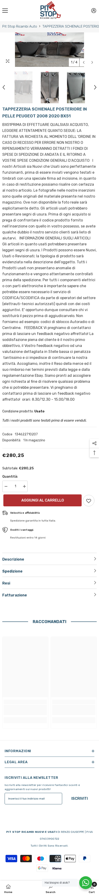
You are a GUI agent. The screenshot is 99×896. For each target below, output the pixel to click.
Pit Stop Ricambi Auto (19, 26)
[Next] (92, 62)
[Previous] (84, 62)
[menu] (5, 10)
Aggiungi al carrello (41, 500)
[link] (25, 710)
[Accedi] (94, 11)
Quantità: (10, 477)
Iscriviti (79, 798)
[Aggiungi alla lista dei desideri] (88, 500)
